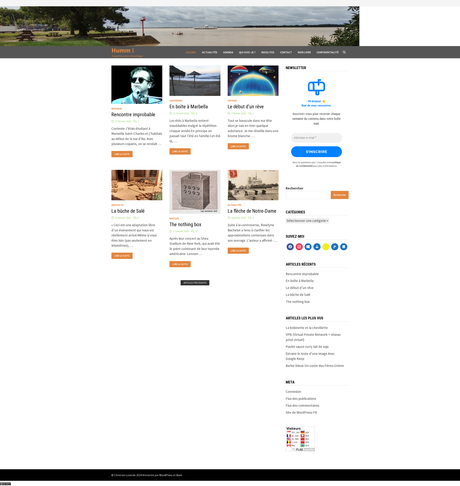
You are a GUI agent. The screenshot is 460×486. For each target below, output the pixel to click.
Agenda (228, 52)
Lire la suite (122, 153)
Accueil (191, 52)
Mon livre (304, 52)
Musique (116, 108)
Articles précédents (194, 282)
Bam (179, 475)
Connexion (293, 391)
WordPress (165, 475)
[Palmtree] (334, 246)
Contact (286, 52)
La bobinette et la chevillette (307, 327)
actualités (235, 205)
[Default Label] (308, 246)
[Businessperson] (316, 246)
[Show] (325, 246)
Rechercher (294, 188)
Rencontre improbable (133, 114)
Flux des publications (301, 398)
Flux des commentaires (302, 405)
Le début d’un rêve (246, 107)
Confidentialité (328, 52)
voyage (232, 100)
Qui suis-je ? (247, 52)
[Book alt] (343, 246)
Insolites (267, 52)
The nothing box (185, 224)
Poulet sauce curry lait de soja (307, 346)
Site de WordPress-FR (301, 412)
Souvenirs (175, 100)
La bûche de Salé (128, 211)
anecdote (117, 205)
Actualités (209, 52)
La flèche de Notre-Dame (252, 211)
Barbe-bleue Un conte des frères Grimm (315, 365)
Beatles (174, 218)
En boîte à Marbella (188, 107)
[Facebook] (290, 246)
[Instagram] (299, 246)
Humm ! (122, 50)
